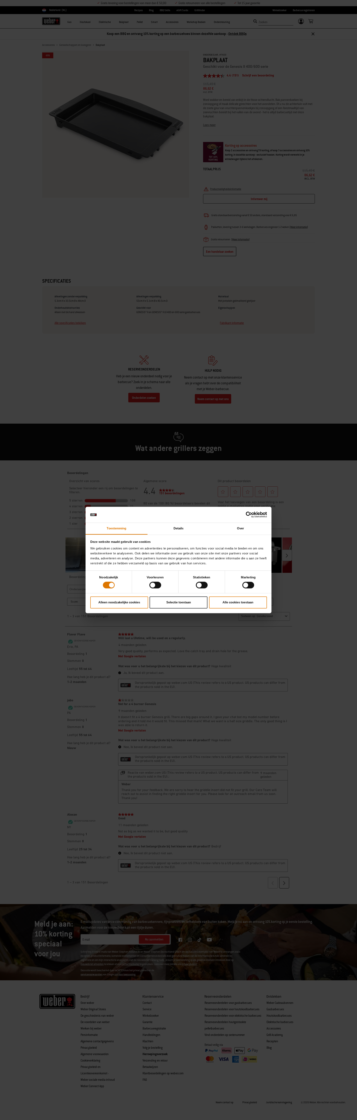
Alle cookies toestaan (238, 602)
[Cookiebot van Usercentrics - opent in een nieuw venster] (249, 515)
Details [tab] (179, 528)
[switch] (155, 585)
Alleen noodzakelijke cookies (119, 602)
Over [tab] (240, 528)
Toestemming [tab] (116, 528)
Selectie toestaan (178, 602)
